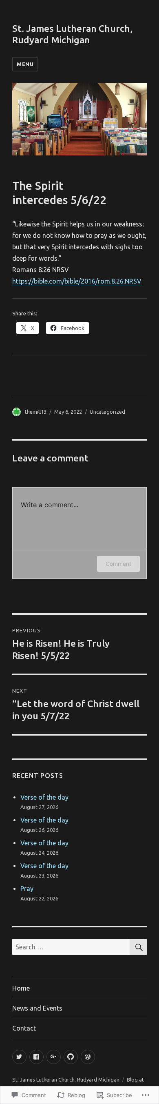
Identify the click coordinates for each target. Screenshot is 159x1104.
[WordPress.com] (88, 1057)
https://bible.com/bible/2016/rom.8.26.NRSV (76, 281)
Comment (118, 563)
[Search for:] (71, 947)
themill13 (35, 412)
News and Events (37, 1008)
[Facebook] (36, 1057)
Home (21, 988)
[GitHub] (71, 1057)
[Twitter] (19, 1057)
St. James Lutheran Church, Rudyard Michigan (65, 1079)
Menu (25, 64)
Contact (24, 1028)
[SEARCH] (138, 947)
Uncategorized (107, 412)
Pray (26, 888)
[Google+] (53, 1057)
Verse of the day (44, 797)
